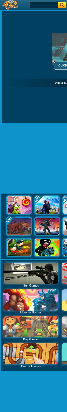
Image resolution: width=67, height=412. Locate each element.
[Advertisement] (33, 158)
